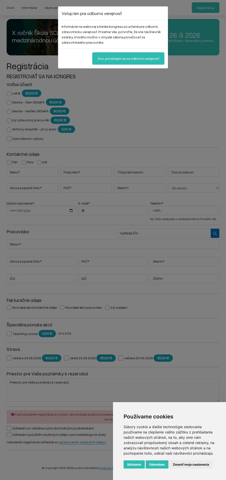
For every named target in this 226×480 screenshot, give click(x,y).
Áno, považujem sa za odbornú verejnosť (128, 58)
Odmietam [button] (157, 464)
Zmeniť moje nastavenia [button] (191, 464)
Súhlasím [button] (134, 464)
